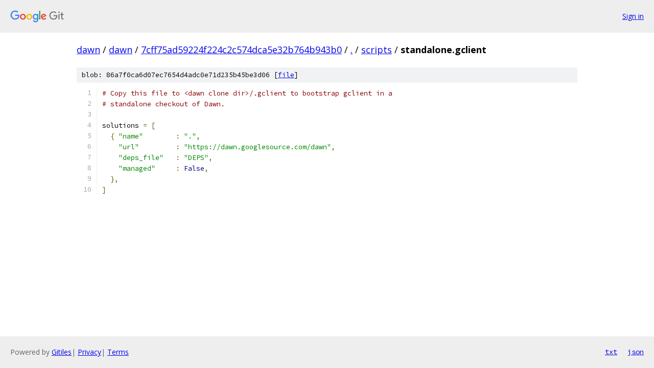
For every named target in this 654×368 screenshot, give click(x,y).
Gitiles (62, 352)
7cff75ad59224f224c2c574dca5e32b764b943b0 (241, 49)
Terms (118, 352)
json (635, 351)
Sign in (633, 16)
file (286, 75)
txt (611, 351)
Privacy (89, 352)
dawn (88, 49)
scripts (376, 49)
